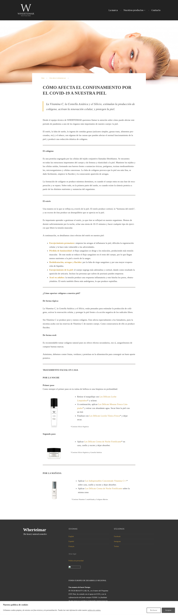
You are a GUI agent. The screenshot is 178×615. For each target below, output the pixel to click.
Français (71, 546)
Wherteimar (34, 529)
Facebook (117, 536)
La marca (113, 10)
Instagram (117, 541)
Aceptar (168, 610)
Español (71, 541)
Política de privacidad (76, 561)
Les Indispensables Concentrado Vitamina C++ (106, 481)
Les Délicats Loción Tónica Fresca (104, 416)
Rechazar (153, 610)
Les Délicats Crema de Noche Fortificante (102, 441)
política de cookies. (94, 610)
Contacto (155, 10)
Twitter (116, 546)
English (71, 536)
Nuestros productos (133, 10)
